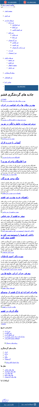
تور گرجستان (12, 40)
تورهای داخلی (9, 58)
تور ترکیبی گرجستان (18, 47)
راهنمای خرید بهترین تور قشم (14, 197)
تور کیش (7, 16)
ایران (2, 99)
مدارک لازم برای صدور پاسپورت (15, 336)
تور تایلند (11, 33)
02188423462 (6, 384)
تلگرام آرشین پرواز (9, 404)
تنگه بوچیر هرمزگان (10, 178)
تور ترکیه (11, 23)
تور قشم (11, 63)
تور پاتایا (14, 37)
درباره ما (5, 401)
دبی (6, 355)
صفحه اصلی (8, 11)
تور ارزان (7, 331)
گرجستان (8, 359)
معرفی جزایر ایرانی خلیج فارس (15, 273)
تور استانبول (16, 25)
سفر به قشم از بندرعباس (13, 216)
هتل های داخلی (9, 370)
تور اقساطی (8, 77)
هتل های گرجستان (10, 377)
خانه (5, 99)
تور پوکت (15, 35)
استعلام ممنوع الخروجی (12, 338)
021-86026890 (12, 2)
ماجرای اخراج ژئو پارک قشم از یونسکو (19, 292)
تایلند (6, 357)
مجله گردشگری (9, 73)
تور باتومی (15, 45)
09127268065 (6, 391)
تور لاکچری (8, 333)
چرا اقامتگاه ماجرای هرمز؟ (13, 161)
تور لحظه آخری (9, 335)
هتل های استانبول (10, 371)
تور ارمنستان (12, 53)
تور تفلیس (15, 42)
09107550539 (6, 393)
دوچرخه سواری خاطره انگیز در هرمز (18, 124)
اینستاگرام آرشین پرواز (27, 404)
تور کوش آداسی (17, 30)
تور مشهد (11, 60)
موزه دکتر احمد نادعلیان (12, 256)
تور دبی (10, 50)
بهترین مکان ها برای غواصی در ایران (18, 105)
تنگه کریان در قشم (9, 311)
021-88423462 (21, 86)
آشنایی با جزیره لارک (10, 142)
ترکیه (6, 354)
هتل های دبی (8, 373)
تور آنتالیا (15, 27)
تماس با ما (8, 82)
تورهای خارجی (9, 20)
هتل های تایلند (9, 375)
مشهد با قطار (12, 65)
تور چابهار (11, 68)
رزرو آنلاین (5, 399)
